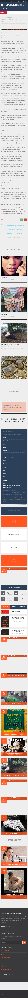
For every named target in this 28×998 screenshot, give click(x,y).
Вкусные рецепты (5, 950)
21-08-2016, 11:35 (6, 383)
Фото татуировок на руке (5, 314)
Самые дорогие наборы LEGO (14, 833)
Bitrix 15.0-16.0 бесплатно (14, 798)
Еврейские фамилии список (14, 754)
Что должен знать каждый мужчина (18, 631)
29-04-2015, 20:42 (17, 633)
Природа (4, 349)
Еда (4, 470)
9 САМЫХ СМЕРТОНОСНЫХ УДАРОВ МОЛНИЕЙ (10, 344)
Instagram (23, 1)
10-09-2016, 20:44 (6, 316)
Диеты (2, 954)
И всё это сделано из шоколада (7, 381)
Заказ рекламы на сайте (6, 969)
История (5, 464)
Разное (2, 219)
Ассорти (5, 437)
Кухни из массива (7, 492)
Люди (4, 447)
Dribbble (25, 1)
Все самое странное (13, 348)
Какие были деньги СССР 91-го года (14, 655)
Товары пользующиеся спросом (14, 734)
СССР (4, 477)
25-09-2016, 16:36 (15, 613)
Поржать (5, 483)
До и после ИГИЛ (14, 637)
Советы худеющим (5, 957)
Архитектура (6, 451)
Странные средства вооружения (14, 703)
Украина (5, 473)
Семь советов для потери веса (14, 897)
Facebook (14, 1)
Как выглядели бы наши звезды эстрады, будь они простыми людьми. (18, 619)
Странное (5, 441)
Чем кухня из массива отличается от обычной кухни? (12, 486)
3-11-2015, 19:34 (17, 621)
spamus (13, 35)
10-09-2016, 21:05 (6, 279)
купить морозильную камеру (8, 37)
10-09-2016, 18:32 (6, 346)
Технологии (6, 454)
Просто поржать (16, 611)
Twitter (11, 1)
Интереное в (12, 4)
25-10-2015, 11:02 (6, 35)
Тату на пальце (4, 277)
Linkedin (16, 1)
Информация (5, 348)
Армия (4, 460)
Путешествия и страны (8, 457)
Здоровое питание (5, 961)
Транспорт (5, 467)
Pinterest (19, 1)
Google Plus (21, 1)
